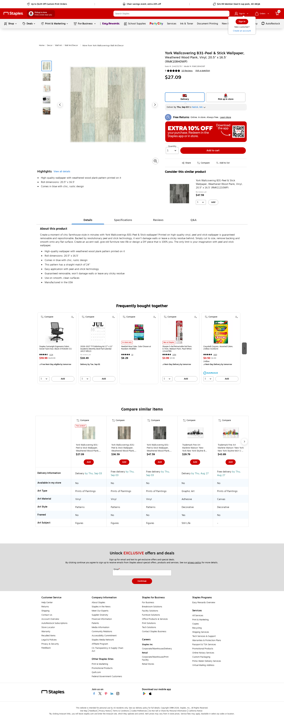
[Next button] (155, 104)
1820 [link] (215, 355)
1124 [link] (51, 355)
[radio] (185, 97)
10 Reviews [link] (187, 70)
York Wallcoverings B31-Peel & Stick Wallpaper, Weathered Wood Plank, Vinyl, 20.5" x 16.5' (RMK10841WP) (123, 447)
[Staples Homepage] (13, 14)
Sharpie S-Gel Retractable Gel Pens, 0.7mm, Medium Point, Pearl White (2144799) (177, 348)
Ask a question (202, 70)
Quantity (172, 146)
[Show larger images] (155, 161)
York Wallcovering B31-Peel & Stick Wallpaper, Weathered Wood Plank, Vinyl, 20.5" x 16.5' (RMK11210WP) (219, 184)
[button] (226, 14)
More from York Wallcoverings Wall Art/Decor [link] (103, 45)
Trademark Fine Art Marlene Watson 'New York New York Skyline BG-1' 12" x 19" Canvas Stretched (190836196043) (195, 447)
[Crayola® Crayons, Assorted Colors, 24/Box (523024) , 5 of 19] (221, 332)
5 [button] (165, 70)
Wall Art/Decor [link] (71, 45)
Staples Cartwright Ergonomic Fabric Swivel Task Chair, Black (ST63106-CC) (55, 347)
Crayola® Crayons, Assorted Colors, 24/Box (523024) (218, 347)
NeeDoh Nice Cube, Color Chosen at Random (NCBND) (136, 347)
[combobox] (171, 14)
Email (116, 569)
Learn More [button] (225, 117)
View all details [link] (62, 171)
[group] (56, 348)
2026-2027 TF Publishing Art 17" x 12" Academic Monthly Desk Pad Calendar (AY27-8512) (96, 348)
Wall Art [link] (58, 45)
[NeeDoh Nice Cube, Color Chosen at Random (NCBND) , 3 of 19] (139, 332)
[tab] (88, 220)
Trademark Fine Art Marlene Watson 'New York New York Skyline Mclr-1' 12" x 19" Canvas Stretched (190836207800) (231, 447)
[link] (47, 4)
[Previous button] (60, 104)
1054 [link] (174, 355)
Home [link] (42, 45)
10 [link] (132, 355)
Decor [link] (50, 45)
